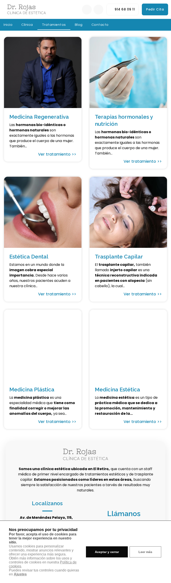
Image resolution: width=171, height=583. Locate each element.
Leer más (145, 552)
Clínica (27, 24)
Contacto (100, 24)
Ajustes (20, 574)
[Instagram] (98, 9)
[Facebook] (87, 9)
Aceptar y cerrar (107, 552)
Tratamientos (54, 24)
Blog (79, 24)
